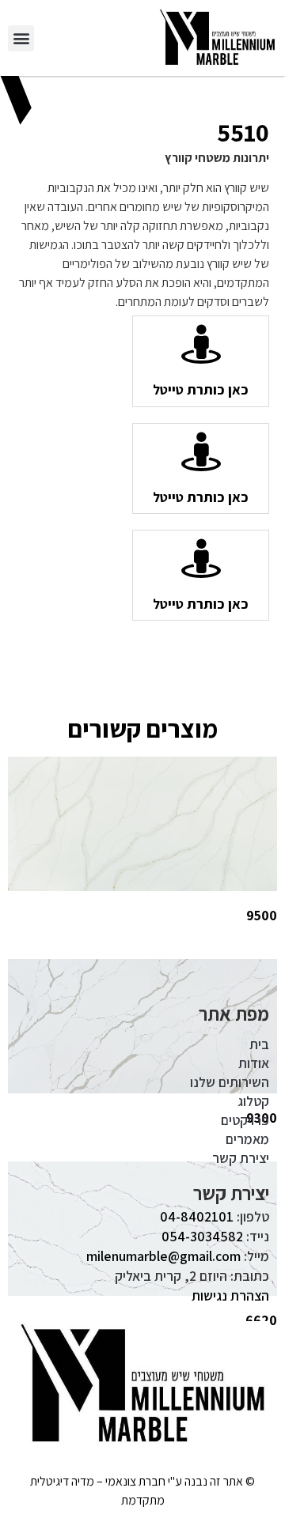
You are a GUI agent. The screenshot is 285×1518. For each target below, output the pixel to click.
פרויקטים (245, 1120)
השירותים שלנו (229, 1082)
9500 (261, 915)
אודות (253, 1063)
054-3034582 (202, 1236)
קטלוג (253, 1101)
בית (259, 1044)
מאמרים (247, 1139)
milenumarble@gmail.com (163, 1256)
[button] (21, 38)
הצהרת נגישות (230, 1295)
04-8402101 (197, 1216)
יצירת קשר (240, 1158)
